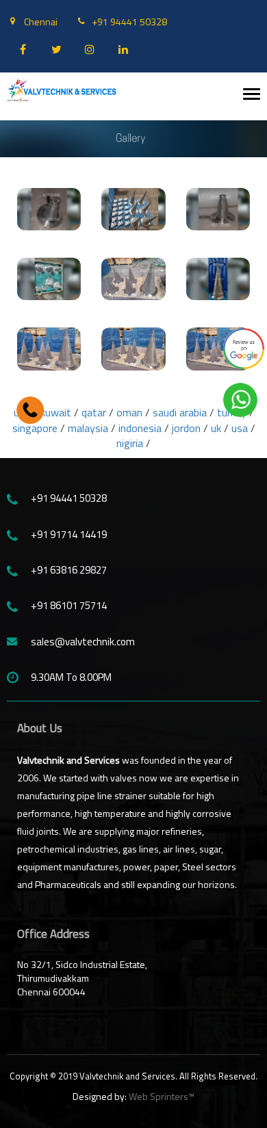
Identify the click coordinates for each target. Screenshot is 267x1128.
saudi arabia (181, 412)
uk (216, 428)
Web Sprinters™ (161, 1096)
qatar (93, 412)
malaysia (88, 428)
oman (129, 412)
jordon (186, 428)
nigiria (129, 443)
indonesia (140, 428)
